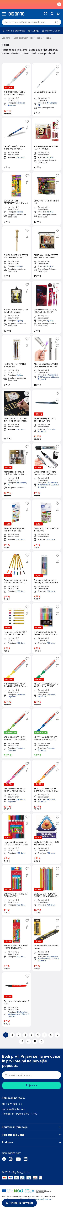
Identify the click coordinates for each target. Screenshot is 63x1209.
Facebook (4, 1159)
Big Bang (50, 157)
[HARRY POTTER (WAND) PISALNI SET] (16, 361)
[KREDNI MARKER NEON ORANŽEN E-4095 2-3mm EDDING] (46, 786)
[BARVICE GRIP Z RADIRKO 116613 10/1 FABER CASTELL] (16, 944)
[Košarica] (58, 14)
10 (22, 1041)
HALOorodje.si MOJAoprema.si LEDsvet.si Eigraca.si (48, 377)
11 (35, 1041)
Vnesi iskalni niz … (26, 22)
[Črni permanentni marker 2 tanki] (16, 999)
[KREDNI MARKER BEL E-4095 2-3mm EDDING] (16, 89)
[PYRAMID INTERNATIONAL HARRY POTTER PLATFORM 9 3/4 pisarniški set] (46, 144)
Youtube (18, 1159)
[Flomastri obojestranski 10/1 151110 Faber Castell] (16, 838)
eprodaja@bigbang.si (13, 1109)
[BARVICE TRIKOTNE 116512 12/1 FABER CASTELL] (46, 838)
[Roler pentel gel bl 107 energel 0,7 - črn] (46, 416)
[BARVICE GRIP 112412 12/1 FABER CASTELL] (16, 890)
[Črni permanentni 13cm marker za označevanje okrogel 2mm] (46, 470)
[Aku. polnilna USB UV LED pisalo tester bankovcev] (46, 361)
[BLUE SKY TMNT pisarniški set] (46, 198)
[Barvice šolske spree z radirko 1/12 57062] (16, 525)
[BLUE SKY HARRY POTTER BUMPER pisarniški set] (46, 252)
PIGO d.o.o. (20, 157)
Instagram (11, 1159)
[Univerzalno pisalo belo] (46, 89)
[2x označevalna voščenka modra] (46, 944)
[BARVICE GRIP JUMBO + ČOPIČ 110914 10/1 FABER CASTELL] (46, 890)
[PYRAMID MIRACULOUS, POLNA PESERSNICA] (46, 307)
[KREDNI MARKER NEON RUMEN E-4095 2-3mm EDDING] (16, 681)
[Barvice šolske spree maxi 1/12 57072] (46, 525)
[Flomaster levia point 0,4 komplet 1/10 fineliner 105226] (16, 628)
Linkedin (25, 1159)
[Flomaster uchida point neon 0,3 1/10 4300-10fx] (46, 628)
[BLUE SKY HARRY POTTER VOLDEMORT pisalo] (16, 252)
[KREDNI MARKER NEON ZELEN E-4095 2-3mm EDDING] (16, 733)
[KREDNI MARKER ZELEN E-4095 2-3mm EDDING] (46, 681)
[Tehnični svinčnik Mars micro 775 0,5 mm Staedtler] (16, 144)
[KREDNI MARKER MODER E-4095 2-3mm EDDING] (46, 733)
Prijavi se (31, 1085)
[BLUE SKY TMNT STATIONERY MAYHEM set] (16, 198)
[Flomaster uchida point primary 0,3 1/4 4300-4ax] (46, 576)
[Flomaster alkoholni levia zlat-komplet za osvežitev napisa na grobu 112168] (16, 416)
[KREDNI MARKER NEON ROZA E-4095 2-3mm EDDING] (16, 786)
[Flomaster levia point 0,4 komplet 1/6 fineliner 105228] (16, 576)
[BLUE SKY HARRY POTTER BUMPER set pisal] (16, 307)
